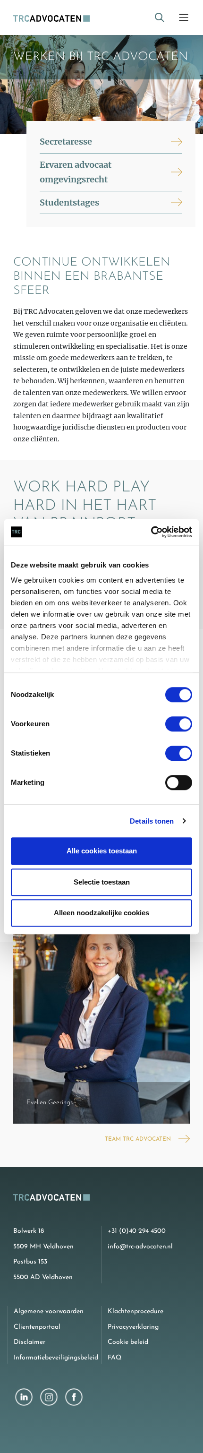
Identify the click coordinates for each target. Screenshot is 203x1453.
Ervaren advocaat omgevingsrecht (75, 172)
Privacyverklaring (133, 1327)
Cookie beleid (128, 1342)
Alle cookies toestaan (102, 851)
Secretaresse (66, 141)
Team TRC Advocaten (138, 1139)
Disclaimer (29, 1342)
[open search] (159, 17)
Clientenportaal (37, 1327)
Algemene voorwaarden (49, 1311)
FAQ (114, 1357)
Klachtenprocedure (135, 1311)
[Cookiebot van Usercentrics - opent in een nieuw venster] (151, 532)
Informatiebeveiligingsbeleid (56, 1357)
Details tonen (152, 821)
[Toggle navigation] (184, 17)
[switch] (178, 723)
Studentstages (69, 202)
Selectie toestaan (102, 882)
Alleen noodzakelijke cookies (101, 913)
